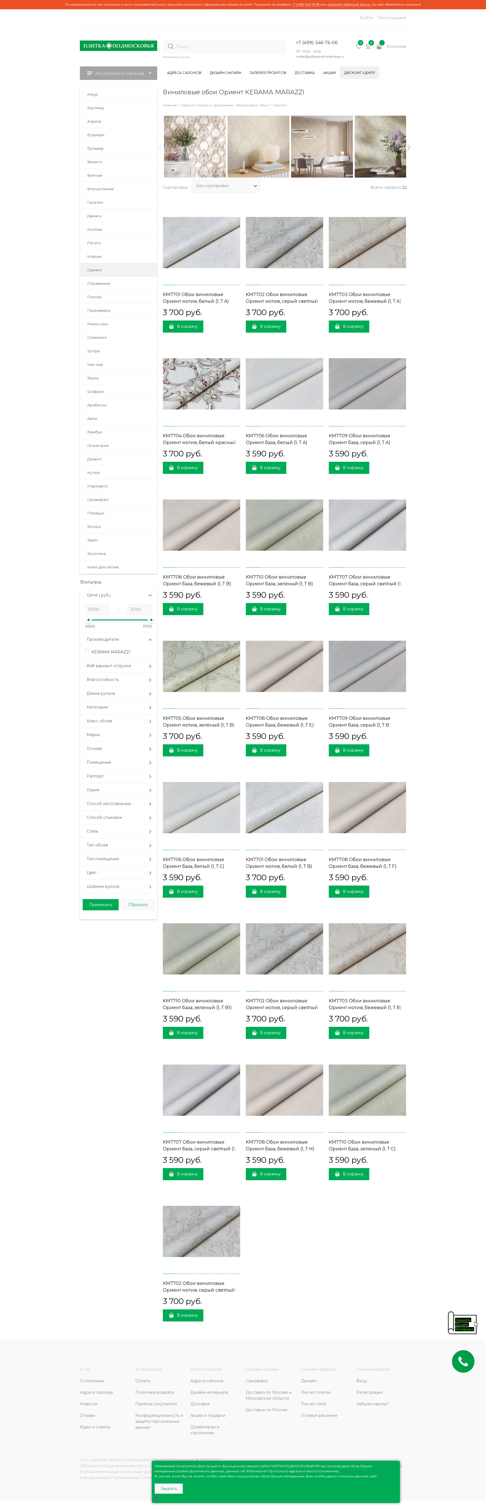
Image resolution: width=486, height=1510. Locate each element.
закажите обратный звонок (349, 4)
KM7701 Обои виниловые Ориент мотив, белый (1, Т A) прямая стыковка (196, 301)
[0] (358, 48)
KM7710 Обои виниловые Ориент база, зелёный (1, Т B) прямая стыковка (279, 583)
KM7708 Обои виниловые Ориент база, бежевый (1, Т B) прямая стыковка (197, 583)
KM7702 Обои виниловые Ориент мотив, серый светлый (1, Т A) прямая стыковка (284, 301)
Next (409, 147)
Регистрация (391, 17)
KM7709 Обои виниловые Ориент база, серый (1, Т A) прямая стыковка (359, 442)
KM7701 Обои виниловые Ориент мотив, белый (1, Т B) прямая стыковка (279, 866)
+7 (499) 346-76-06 (306, 4)
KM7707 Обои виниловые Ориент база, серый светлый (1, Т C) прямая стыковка (201, 1148)
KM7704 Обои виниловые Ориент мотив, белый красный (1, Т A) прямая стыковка (200, 442)
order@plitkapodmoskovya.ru (320, 56)
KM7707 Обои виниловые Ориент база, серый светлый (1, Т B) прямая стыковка (367, 583)
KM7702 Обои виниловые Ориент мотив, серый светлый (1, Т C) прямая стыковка (201, 1290)
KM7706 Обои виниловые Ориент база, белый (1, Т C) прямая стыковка (193, 866)
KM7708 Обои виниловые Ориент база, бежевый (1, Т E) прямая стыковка (280, 725)
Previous (160, 147)
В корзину (187, 326)
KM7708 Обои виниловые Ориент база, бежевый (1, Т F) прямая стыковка (363, 866)
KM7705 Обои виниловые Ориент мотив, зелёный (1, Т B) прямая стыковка (199, 725)
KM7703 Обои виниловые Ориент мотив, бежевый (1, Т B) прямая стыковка (365, 1007)
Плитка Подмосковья (172, 1459)
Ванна (185, 57)
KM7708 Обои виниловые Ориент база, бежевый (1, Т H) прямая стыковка (280, 1148)
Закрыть (169, 1488)
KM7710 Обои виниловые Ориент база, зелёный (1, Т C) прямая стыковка (362, 1148)
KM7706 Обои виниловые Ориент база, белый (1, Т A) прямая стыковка (276, 442)
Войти (367, 17)
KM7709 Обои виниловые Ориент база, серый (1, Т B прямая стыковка (359, 725)
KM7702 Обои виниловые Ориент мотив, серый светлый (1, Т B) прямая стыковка (284, 1007)
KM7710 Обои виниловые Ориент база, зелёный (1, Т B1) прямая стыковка (197, 1007)
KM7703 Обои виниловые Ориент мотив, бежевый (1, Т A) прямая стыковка (365, 301)
